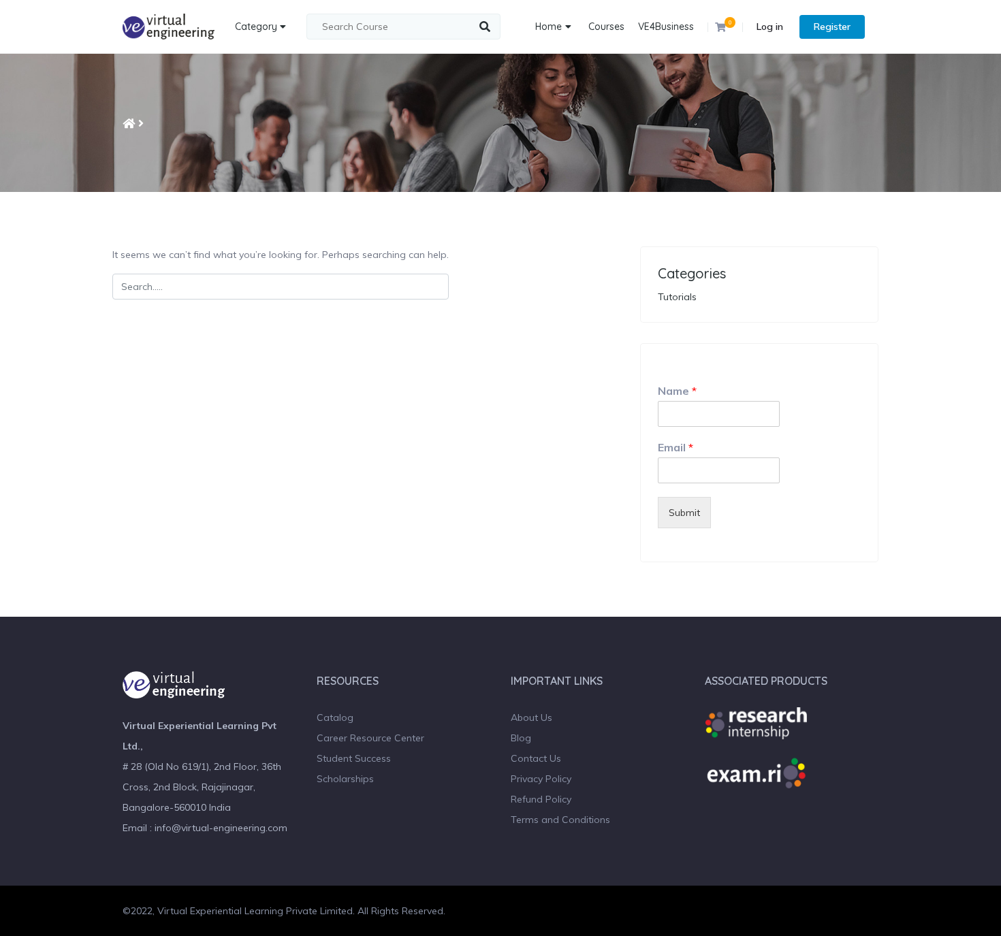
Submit (684, 512)
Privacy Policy (541, 779)
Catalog (335, 717)
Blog (521, 738)
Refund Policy (541, 799)
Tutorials (677, 297)
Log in (770, 26)
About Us (531, 717)
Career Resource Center (370, 738)
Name (677, 391)
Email (675, 447)
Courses (606, 26)
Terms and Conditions (560, 819)
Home (548, 26)
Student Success (354, 758)
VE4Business (666, 26)
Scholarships (345, 779)
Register (832, 26)
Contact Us (536, 758)
